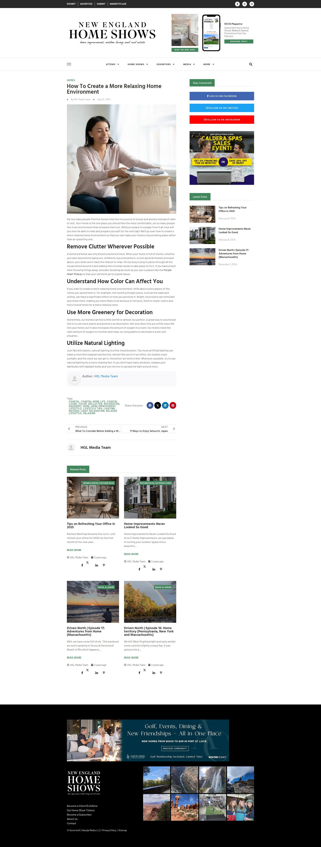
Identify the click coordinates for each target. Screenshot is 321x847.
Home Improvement (103, 406)
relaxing (89, 413)
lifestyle (75, 408)
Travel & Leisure (106, 587)
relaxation (96, 410)
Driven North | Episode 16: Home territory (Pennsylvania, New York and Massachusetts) (149, 631)
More (206, 64)
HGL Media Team (106, 376)
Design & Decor (90, 482)
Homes (71, 80)
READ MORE (74, 550)
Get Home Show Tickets (81, 810)
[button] (250, 64)
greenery (75, 406)
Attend (110, 64)
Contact (71, 823)
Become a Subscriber (79, 814)
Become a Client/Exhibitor (82, 805)
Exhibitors (164, 64)
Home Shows (136, 64)
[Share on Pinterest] (103, 565)
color (83, 403)
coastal (74, 401)
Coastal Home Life (93, 401)
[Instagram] (251, 4)
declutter (95, 403)
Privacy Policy (109, 830)
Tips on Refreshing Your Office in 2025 (91, 525)
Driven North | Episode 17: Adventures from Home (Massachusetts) (86, 631)
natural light (78, 410)
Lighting (109, 408)
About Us (72, 818)
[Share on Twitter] (89, 562)
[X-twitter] (244, 4)
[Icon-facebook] (237, 4)
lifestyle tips (92, 408)
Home (86, 406)
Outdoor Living (163, 482)
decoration (111, 403)
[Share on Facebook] (82, 565)
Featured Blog (106, 482)
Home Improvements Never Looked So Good (144, 525)
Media (187, 64)
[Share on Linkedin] (96, 565)
